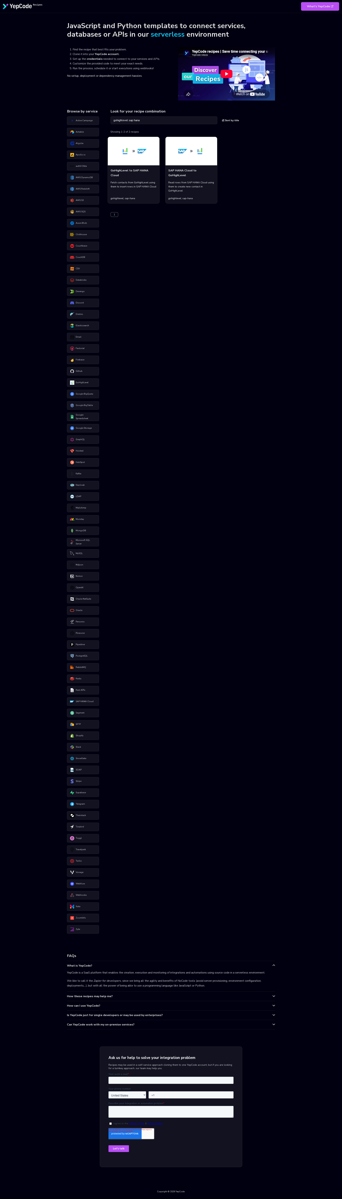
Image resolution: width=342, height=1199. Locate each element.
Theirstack (81, 815)
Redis (78, 678)
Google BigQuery (84, 393)
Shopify (79, 735)
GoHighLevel (82, 382)
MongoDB (81, 530)
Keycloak (80, 485)
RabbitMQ (81, 667)
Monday (80, 519)
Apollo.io (81, 154)
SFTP (78, 724)
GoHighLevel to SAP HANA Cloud (129, 173)
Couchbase (81, 245)
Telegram (80, 803)
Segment (80, 712)
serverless (168, 34)
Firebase (80, 359)
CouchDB (80, 257)
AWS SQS (81, 211)
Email (78, 336)
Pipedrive (80, 644)
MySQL (79, 553)
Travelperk (81, 849)
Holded (79, 450)
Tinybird (80, 826)
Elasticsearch (82, 325)
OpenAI (79, 587)
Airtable (80, 131)
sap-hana (130, 198)
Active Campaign (84, 120)
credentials (95, 59)
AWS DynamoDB (84, 177)
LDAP (78, 496)
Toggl (79, 838)
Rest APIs (80, 690)
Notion (79, 576)
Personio (80, 621)
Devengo (80, 291)
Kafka (78, 473)
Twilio (79, 860)
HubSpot (80, 462)
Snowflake (81, 758)
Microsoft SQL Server (83, 542)
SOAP (79, 769)
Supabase (81, 792)
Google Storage (84, 428)
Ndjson (79, 564)
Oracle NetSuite (83, 598)
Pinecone (80, 633)
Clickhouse (81, 234)
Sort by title (231, 120)
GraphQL (80, 439)
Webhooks (81, 895)
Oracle (79, 610)
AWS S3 (80, 200)
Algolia (79, 143)
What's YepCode (318, 6)
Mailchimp (81, 507)
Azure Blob (81, 223)
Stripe (78, 781)
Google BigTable (84, 405)
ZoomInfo (81, 917)
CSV (78, 268)
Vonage (79, 872)
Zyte (78, 929)
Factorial (80, 348)
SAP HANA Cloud (85, 701)
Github (79, 371)
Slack (78, 747)
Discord (80, 302)
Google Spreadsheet (82, 416)
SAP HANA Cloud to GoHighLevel (182, 173)
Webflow (80, 883)
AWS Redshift (83, 188)
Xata (78, 906)
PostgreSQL (82, 655)
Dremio (79, 314)
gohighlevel (117, 198)
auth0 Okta (81, 166)
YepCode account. (107, 54)
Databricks (81, 280)
